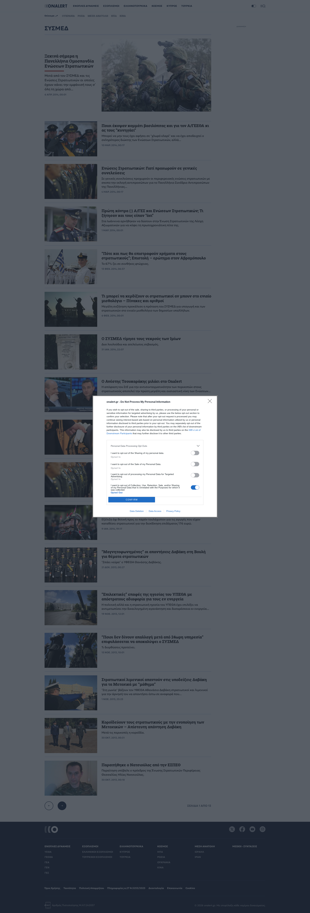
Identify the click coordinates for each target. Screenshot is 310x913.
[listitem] (155, 446)
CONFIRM (132, 499)
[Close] (211, 402)
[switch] (195, 453)
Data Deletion (137, 511)
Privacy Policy (173, 511)
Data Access (155, 511)
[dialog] (155, 456)
